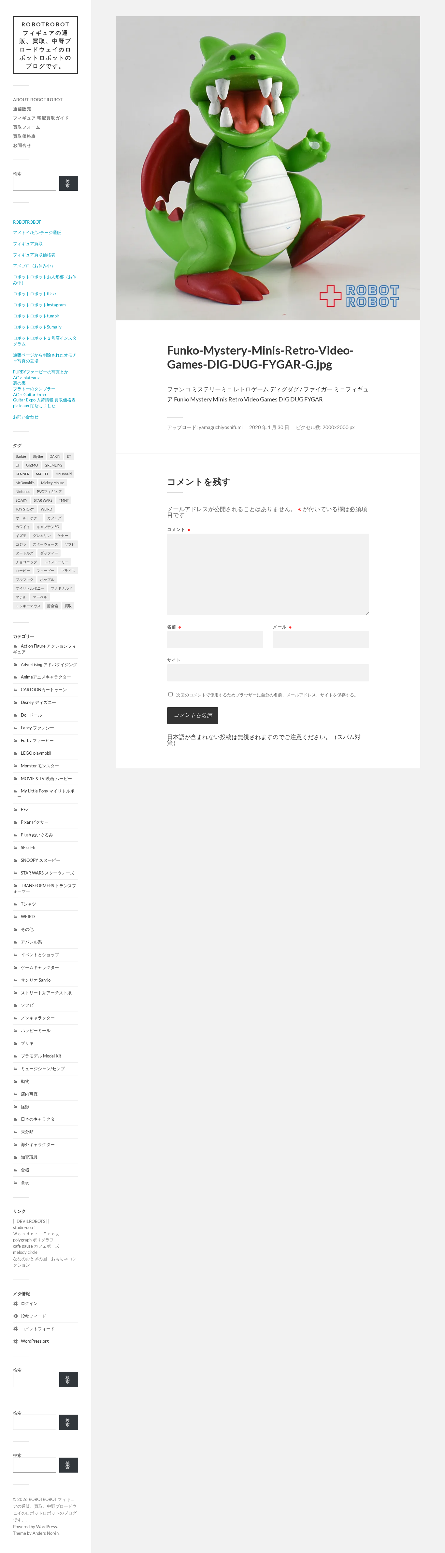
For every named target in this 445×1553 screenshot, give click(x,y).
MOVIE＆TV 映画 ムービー (46, 778)
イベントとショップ (40, 954)
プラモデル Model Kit (41, 1055)
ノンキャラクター (38, 1017)
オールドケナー (28, 518)
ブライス (68, 570)
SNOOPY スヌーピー (40, 860)
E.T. (69, 456)
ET (18, 465)
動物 (25, 1081)
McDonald (63, 474)
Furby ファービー (37, 740)
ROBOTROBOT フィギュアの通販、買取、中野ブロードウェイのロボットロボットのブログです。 (46, 45)
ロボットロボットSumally (37, 326)
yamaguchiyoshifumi (221, 427)
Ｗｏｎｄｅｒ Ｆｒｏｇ (36, 1233)
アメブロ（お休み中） (34, 265)
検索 (17, 173)
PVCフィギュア (49, 491)
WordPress (46, 1526)
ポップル (47, 579)
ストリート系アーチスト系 (46, 992)
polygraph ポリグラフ (33, 1239)
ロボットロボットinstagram (39, 304)
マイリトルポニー (30, 588)
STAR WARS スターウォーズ (47, 872)
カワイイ (23, 527)
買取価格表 (24, 136)
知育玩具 (29, 1157)
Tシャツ (28, 903)
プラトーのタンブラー (34, 388)
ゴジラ (21, 544)
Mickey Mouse (52, 483)
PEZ (25, 809)
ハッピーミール (35, 1030)
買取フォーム (26, 127)
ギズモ (21, 535)
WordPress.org (35, 1341)
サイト (174, 659)
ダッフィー (49, 553)
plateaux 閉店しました (34, 405)
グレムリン (42, 535)
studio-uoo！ (25, 1227)
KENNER (22, 474)
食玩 (25, 1182)
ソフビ (70, 544)
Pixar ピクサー (35, 822)
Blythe (38, 456)
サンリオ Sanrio (35, 980)
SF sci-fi (28, 847)
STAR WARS (43, 500)
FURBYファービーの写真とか (40, 371)
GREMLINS (53, 465)
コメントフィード (38, 1328)
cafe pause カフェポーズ (36, 1246)
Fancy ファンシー (37, 727)
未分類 (27, 1131)
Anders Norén (46, 1533)
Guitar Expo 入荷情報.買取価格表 (44, 399)
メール (282, 627)
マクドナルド (61, 588)
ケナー (62, 535)
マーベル (40, 597)
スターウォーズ (45, 544)
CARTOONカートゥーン (44, 689)
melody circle (25, 1252)
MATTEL (42, 474)
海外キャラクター (38, 1144)
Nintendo (23, 491)
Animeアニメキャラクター (46, 676)
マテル (21, 597)
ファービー (45, 570)
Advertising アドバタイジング (49, 664)
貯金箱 (52, 606)
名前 (174, 627)
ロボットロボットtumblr (36, 315)
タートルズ (25, 553)
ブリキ (27, 1043)
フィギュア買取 (28, 243)
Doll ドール (31, 715)
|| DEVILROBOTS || (31, 1221)
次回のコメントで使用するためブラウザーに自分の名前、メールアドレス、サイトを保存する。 (267, 694)
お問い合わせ (25, 416)
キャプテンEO (47, 527)
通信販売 (22, 108)
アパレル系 (31, 941)
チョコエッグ (26, 562)
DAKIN (55, 456)
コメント (179, 529)
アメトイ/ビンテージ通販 (37, 232)
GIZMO (32, 465)
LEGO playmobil (36, 753)
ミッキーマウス (28, 606)
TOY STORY (25, 509)
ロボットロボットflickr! (35, 293)
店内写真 (29, 1094)
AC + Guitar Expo (29, 394)
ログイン (29, 1303)
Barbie (21, 456)
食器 (25, 1169)
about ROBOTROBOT (38, 99)
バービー (23, 570)
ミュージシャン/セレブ (43, 1068)
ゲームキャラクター (40, 967)
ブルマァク (25, 579)
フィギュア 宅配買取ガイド (41, 117)
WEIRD (46, 509)
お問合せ (22, 145)
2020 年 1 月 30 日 (269, 427)
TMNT (64, 500)
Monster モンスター (40, 765)
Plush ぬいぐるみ (37, 834)
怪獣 (25, 1106)
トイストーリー (56, 562)
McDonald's (25, 483)
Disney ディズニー (38, 702)
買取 (68, 606)
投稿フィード (33, 1316)
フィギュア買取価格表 (34, 254)
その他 (27, 929)
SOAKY (21, 500)
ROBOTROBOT (27, 222)
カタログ (54, 518)
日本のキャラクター (40, 1119)
